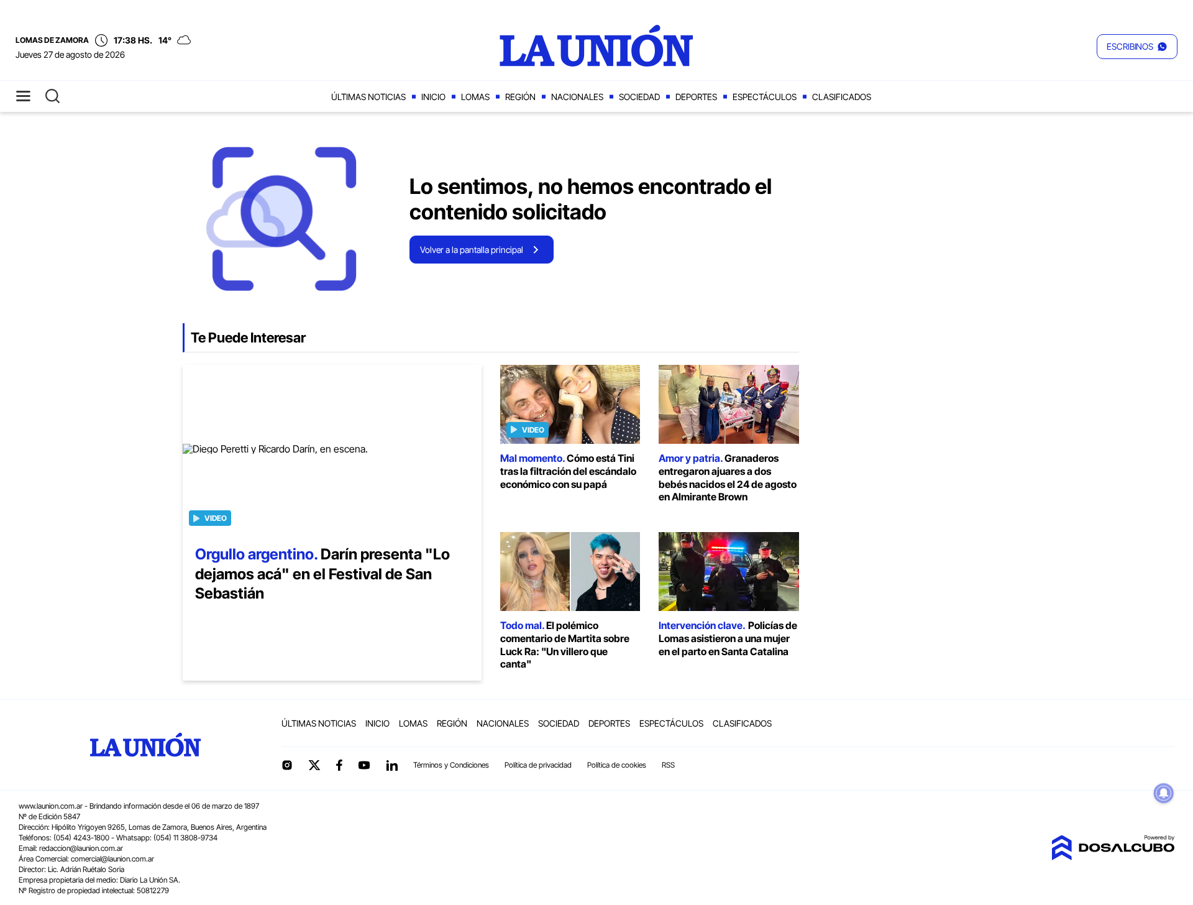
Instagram (287, 765)
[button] (1137, 46)
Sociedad (639, 96)
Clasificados (841, 96)
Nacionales (577, 96)
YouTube (364, 765)
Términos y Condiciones (451, 764)
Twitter (314, 765)
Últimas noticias (368, 96)
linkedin (391, 765)
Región (520, 96)
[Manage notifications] (1164, 793)
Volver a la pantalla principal (471, 249)
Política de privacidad (538, 764)
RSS (668, 764)
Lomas (475, 96)
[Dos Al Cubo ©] (1112, 856)
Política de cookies (616, 764)
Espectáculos (765, 96)
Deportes (696, 96)
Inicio (433, 96)
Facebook (339, 765)
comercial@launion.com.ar (112, 858)
